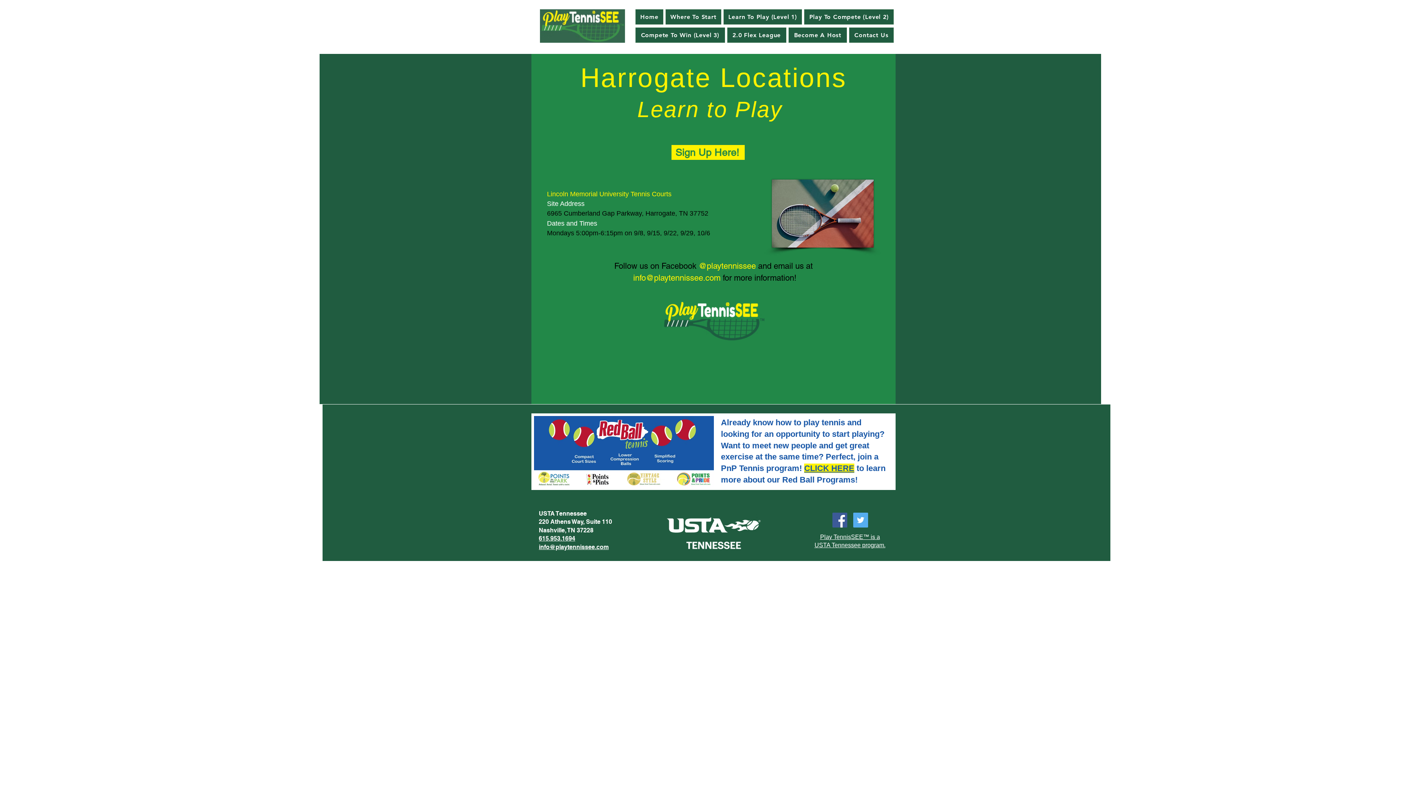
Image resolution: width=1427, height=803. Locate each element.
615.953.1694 (557, 538)
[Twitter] (860, 520)
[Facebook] (839, 520)
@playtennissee (727, 266)
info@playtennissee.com (677, 278)
